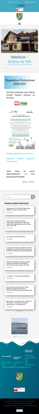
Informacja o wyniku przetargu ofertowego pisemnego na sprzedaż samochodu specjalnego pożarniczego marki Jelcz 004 (18, 223)
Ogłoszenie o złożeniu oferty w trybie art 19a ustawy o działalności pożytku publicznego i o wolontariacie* (19, 302)
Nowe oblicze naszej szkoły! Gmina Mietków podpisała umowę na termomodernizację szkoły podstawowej (19, 288)
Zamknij (19, 411)
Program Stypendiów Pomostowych (19, 154)
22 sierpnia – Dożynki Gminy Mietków (18, 276)
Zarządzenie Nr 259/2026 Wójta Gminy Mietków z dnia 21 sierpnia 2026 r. (18, 209)
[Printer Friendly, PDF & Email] (28, 182)
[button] (19, 23)
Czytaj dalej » (9, 212)
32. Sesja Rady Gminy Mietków (15, 236)
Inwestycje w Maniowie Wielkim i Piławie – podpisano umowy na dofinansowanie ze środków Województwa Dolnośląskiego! (19, 249)
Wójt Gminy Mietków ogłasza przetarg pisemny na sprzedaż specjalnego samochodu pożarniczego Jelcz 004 (18, 263)
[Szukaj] (33, 197)
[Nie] (36, 406)
